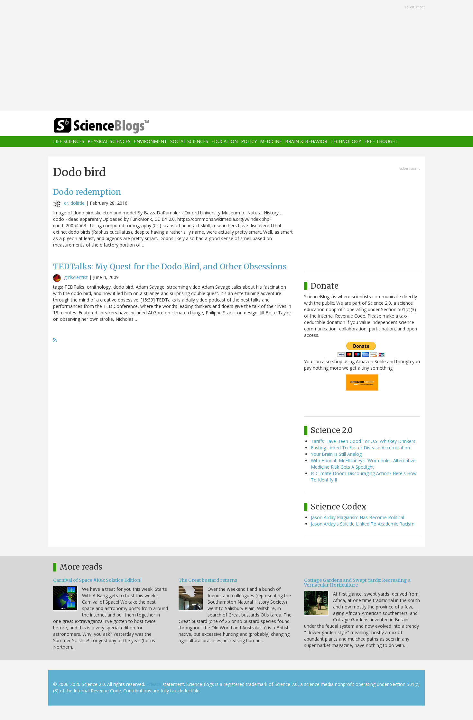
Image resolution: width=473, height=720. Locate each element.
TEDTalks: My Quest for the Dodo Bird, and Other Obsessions (170, 267)
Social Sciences (189, 142)
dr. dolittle (74, 203)
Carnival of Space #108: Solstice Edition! (97, 580)
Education (224, 142)
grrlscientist (76, 277)
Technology (345, 142)
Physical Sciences (109, 142)
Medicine (271, 142)
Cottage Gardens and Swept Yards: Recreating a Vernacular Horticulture (357, 582)
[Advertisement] (236, 56)
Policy (249, 142)
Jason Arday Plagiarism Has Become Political (357, 517)
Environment (150, 142)
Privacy (153, 684)
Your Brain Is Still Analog (336, 454)
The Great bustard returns (208, 580)
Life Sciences (68, 142)
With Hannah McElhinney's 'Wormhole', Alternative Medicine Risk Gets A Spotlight (363, 463)
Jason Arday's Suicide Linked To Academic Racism (362, 524)
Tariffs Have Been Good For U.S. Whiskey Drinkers (363, 441)
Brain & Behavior (306, 142)
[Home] (114, 126)
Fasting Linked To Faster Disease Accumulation (360, 448)
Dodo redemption (87, 192)
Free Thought (381, 142)
